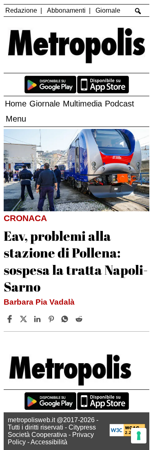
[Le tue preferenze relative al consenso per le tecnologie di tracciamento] (138, 435)
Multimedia (82, 103)
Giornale (107, 10)
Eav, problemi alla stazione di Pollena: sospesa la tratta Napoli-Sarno (76, 261)
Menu (16, 118)
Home (16, 103)
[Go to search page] (138, 11)
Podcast (119, 103)
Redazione (21, 10)
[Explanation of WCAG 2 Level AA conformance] (127, 434)
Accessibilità (49, 442)
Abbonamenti (66, 10)
